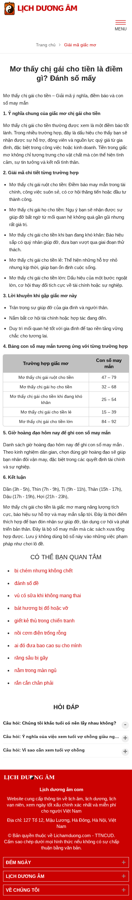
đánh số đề (26, 583)
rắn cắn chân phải (33, 683)
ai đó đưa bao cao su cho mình (48, 645)
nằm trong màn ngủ (35, 670)
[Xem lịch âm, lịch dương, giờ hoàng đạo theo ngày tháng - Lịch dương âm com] (41, 8)
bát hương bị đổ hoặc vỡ (41, 608)
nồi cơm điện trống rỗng (40, 633)
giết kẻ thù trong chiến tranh (44, 620)
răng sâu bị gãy (31, 657)
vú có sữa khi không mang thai (47, 595)
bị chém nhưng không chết (43, 570)
